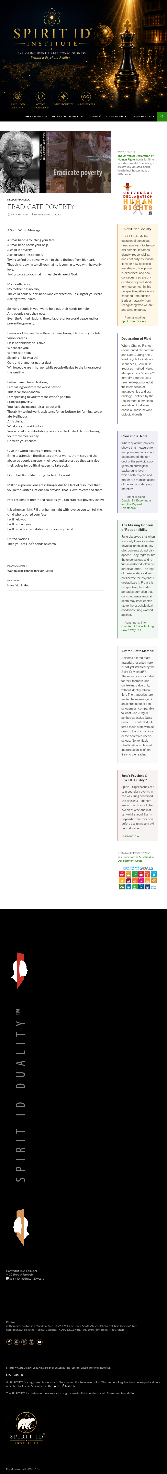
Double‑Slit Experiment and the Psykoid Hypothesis (136, 504)
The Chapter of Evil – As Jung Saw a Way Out (137, 626)
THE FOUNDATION (34, 116)
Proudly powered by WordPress (23, 1469)
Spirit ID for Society (133, 321)
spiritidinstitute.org (48, 214)
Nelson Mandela (18, 199)
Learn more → (131, 836)
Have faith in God (18, 583)
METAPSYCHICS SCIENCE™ (66, 116)
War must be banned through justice (30, 568)
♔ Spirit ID (94, 116)
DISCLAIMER (14, 1375)
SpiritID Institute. (64, 1386)
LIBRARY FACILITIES (142, 116)
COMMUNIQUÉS (114, 116)
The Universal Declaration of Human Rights (136, 157)
